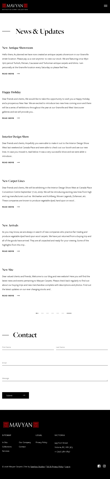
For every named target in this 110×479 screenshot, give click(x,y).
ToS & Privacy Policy (54, 466)
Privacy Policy (41, 442)
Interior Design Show (15, 137)
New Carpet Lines (13, 181)
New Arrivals (10, 225)
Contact (22, 446)
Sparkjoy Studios (37, 466)
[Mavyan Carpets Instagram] (104, 466)
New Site (7, 270)
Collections (7, 446)
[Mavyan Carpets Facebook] (99, 466)
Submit (9, 395)
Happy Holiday (11, 92)
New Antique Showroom (17, 48)
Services (5, 450)
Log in (67, 466)
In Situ (5, 442)
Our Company (25, 442)
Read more (8, 73)
